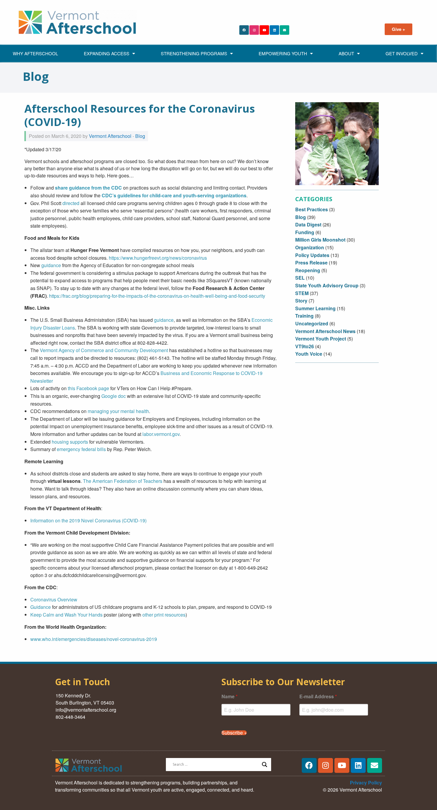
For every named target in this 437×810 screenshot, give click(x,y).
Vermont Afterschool (110, 136)
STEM (302, 293)
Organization (309, 247)
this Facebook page (88, 388)
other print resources (164, 614)
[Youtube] (264, 30)
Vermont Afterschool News (325, 331)
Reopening (307, 270)
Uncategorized (311, 323)
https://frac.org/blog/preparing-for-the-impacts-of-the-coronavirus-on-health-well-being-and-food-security (157, 295)
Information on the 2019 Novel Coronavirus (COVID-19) (88, 520)
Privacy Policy (366, 782)
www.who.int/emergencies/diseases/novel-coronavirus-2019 (93, 639)
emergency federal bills (81, 449)
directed (70, 203)
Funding (304, 232)
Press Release (311, 262)
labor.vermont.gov (161, 434)
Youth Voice (308, 353)
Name (229, 696)
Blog (140, 136)
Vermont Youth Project (320, 338)
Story (301, 300)
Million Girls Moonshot (320, 239)
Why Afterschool (35, 53)
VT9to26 (304, 346)
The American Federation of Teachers (122, 481)
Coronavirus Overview (53, 599)
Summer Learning (315, 308)
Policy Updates (312, 255)
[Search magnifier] (264, 764)
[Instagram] (254, 30)
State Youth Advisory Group (327, 285)
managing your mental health (118, 411)
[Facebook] (244, 30)
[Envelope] (284, 30)
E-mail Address (318, 696)
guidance (51, 265)
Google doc (113, 396)
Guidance (40, 606)
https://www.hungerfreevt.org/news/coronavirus (158, 257)
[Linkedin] (274, 30)
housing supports (70, 441)
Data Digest (308, 224)
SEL (300, 277)
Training (304, 315)
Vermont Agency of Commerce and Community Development (104, 350)
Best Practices (311, 209)
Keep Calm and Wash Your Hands (66, 614)
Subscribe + (234, 732)
